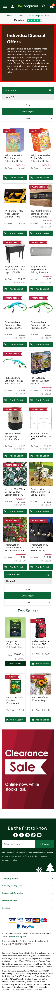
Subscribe (44, 844)
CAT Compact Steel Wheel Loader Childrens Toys (14, 213)
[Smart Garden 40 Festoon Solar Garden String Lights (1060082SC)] (41, 529)
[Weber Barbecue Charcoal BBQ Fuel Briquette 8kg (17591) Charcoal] (40, 627)
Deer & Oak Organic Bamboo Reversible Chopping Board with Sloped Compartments (40, 216)
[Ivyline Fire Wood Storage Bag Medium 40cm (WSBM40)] (15, 418)
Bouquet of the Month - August (40, 699)
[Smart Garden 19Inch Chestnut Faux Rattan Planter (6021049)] (15, 529)
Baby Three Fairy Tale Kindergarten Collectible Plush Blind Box (14, 159)
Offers (20, 15)
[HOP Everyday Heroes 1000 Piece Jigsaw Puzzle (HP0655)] (41, 362)
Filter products (11, 90)
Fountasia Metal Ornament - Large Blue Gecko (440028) (15, 380)
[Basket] (50, 5)
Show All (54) (28, 111)
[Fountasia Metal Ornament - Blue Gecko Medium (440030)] (15, 306)
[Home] (28, 6)
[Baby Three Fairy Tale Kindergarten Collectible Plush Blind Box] (15, 140)
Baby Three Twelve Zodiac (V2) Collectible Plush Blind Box (40, 159)
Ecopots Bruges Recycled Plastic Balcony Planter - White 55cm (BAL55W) (39, 272)
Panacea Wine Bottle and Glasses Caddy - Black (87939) (40, 493)
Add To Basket (16, 177)
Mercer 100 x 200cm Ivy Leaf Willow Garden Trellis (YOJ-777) (15, 493)
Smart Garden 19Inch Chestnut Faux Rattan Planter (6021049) (15, 549)
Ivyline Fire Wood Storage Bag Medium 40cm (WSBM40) (13, 437)
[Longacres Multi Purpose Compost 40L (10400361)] (15, 683)
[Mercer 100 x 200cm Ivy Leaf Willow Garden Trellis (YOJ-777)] (15, 473)
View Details (15, 663)
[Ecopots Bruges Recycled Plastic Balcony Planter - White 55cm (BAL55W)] (41, 251)
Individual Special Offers (38, 15)
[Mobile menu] (5, 6)
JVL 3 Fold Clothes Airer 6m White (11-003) (40, 436)
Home (9, 15)
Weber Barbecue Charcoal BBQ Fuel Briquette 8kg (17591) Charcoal (40, 647)
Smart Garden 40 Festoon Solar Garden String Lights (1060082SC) (40, 549)
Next (28, 118)
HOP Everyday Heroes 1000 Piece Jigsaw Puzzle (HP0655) (39, 382)
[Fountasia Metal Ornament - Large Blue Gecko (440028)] (15, 362)
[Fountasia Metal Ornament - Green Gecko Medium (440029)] (41, 306)
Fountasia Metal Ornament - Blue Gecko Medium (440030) (13, 326)
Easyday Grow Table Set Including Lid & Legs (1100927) (15, 269)
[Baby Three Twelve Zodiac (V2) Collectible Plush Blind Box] (41, 140)
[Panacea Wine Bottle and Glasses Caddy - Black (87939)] (41, 473)
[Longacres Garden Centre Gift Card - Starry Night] (15, 627)
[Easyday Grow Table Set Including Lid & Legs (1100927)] (15, 251)
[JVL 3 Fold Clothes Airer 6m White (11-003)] (41, 418)
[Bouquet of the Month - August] (40, 683)
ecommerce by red (17, 936)
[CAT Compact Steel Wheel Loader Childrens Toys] (15, 195)
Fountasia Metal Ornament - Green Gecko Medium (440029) (40, 326)
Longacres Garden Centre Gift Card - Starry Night (15, 645)
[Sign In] (11, 6)
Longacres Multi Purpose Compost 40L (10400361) (14, 701)
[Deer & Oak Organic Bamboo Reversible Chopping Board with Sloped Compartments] (41, 195)
